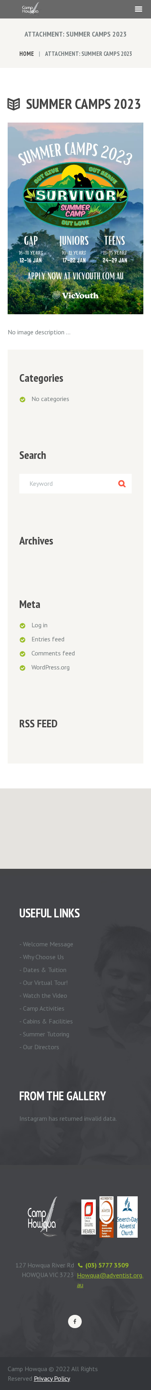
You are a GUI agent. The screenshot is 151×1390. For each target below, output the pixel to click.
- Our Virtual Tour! (43, 983)
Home (26, 53)
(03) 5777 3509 (106, 1265)
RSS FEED (38, 723)
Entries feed (47, 639)
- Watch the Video (43, 995)
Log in (39, 625)
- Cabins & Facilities (46, 1021)
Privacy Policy (52, 1378)
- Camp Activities (41, 1008)
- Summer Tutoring (44, 1034)
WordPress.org (50, 667)
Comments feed (53, 653)
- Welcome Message (46, 944)
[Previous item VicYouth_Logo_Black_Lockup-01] (42, 218)
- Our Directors (39, 1047)
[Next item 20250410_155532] (110, 218)
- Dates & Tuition (42, 970)
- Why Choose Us (41, 957)
